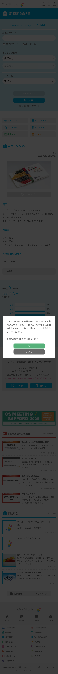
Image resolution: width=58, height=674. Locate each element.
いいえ (29, 352)
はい (29, 346)
